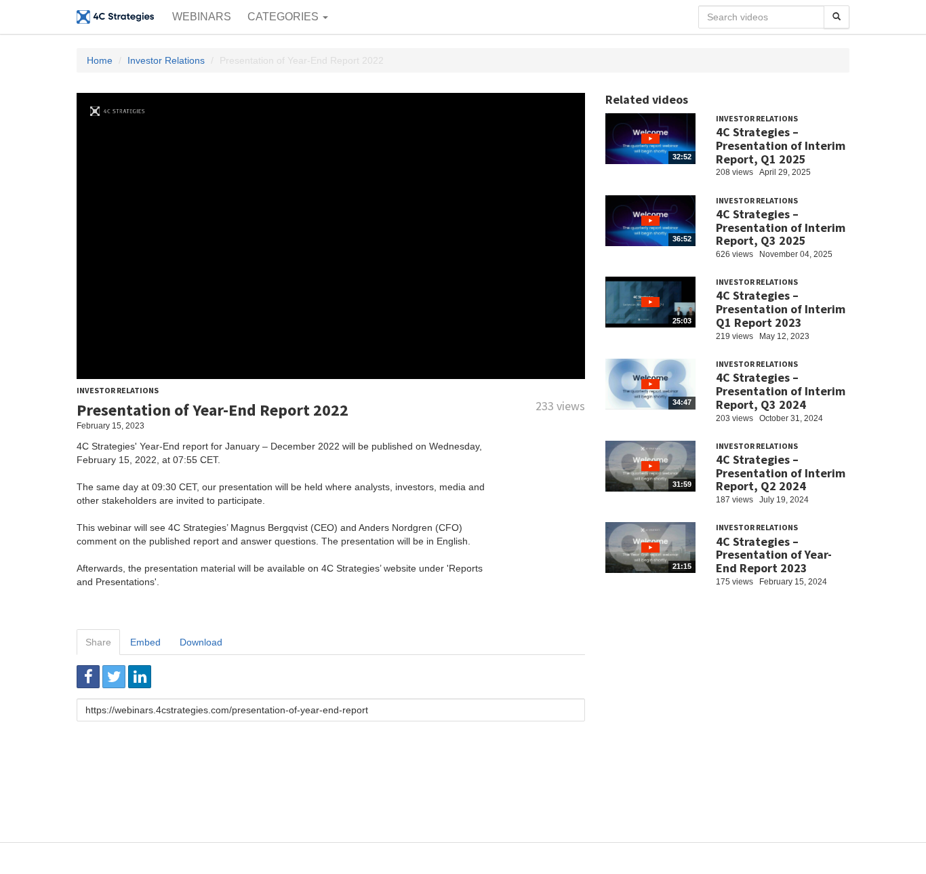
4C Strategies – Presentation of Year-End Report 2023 (774, 555)
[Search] (836, 16)
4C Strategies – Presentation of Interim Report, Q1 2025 (780, 145)
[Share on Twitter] (113, 676)
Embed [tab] (145, 642)
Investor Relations (166, 60)
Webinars (201, 16)
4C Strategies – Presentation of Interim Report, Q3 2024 (780, 391)
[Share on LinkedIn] (139, 676)
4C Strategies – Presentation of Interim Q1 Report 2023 (780, 308)
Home (100, 60)
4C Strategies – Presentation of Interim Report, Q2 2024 (780, 473)
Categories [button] (284, 16)
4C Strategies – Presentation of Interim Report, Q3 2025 (780, 227)
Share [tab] (98, 642)
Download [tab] (201, 642)
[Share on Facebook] (88, 676)
